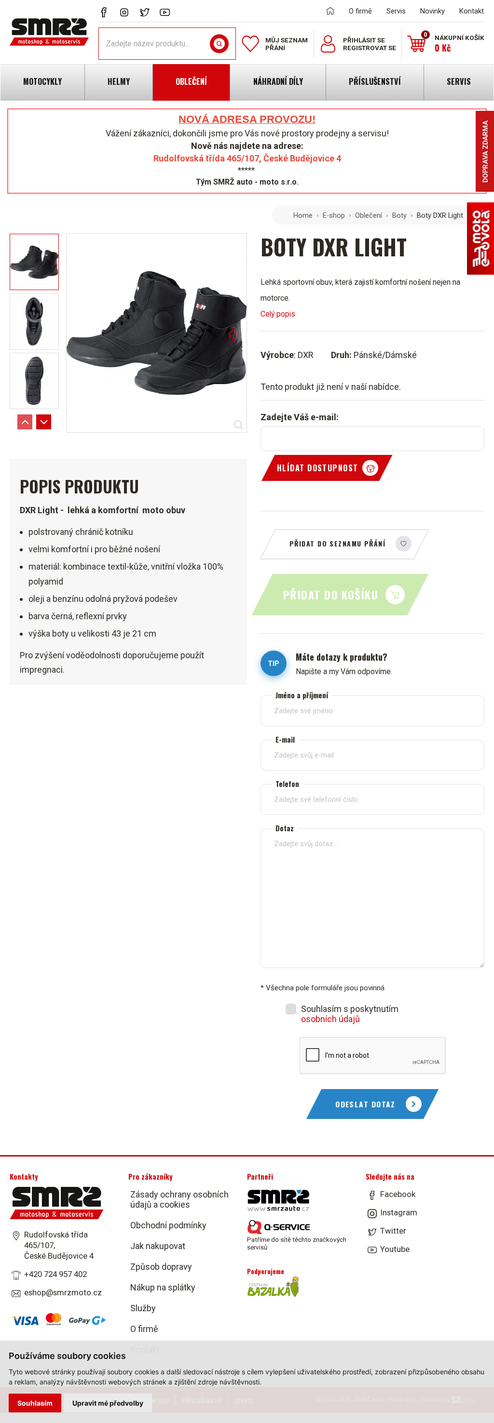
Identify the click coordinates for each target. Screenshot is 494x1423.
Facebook (397, 1194)
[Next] (43, 421)
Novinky (432, 11)
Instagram (398, 1212)
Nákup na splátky (162, 1287)
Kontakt (471, 11)
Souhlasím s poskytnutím (349, 1014)
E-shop (334, 215)
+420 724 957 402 (55, 1274)
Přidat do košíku (330, 594)
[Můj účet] (328, 44)
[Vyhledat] (219, 43)
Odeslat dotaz (365, 1104)
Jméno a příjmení (301, 695)
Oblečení (368, 215)
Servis (396, 11)
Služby (143, 1308)
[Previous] (24, 421)
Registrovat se (369, 48)
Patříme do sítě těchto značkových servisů (296, 1243)
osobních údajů (330, 1019)
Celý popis (278, 314)
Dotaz (284, 828)
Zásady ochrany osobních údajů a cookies (179, 1199)
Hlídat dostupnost (317, 468)
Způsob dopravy (161, 1267)
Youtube (395, 1249)
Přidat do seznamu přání (337, 543)
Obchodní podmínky (168, 1225)
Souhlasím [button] (35, 1403)
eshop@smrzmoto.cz (63, 1292)
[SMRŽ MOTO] (49, 32)
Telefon (287, 784)
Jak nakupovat (157, 1246)
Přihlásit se (364, 40)
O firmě (360, 11)
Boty (399, 215)
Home (303, 215)
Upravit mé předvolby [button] (107, 1403)
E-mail (285, 739)
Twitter (393, 1231)
